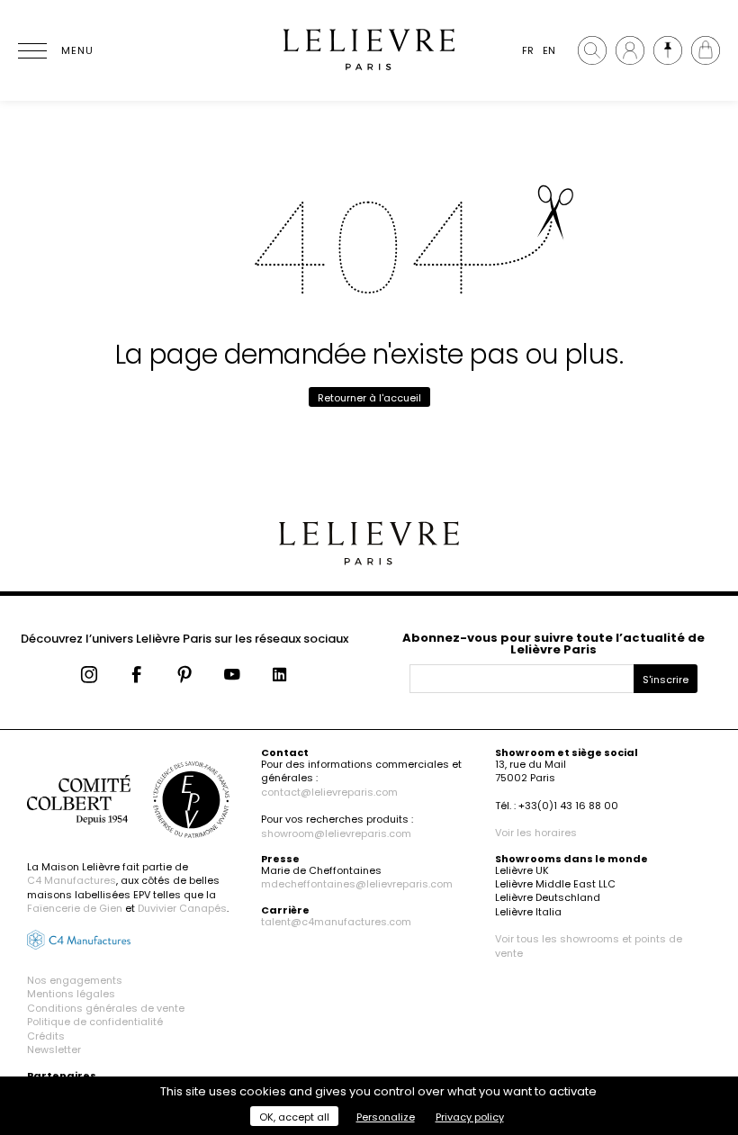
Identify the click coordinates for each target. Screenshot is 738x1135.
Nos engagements (74, 980)
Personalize (385, 1117)
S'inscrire (665, 679)
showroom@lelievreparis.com (336, 833)
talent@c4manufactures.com (336, 921)
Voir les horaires (536, 832)
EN (549, 50)
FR (528, 50)
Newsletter (54, 1049)
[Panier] (705, 50)
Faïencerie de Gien (74, 908)
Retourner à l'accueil (369, 398)
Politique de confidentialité (95, 1021)
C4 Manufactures (71, 880)
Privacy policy (470, 1117)
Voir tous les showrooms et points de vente (588, 945)
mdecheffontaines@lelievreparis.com (357, 884)
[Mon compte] (630, 50)
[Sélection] (667, 50)
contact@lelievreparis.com (329, 792)
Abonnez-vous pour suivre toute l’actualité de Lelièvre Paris (553, 643)
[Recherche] (592, 50)
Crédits (46, 1036)
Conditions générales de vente (105, 1008)
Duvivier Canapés (182, 908)
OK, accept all (294, 1117)
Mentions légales (71, 993)
